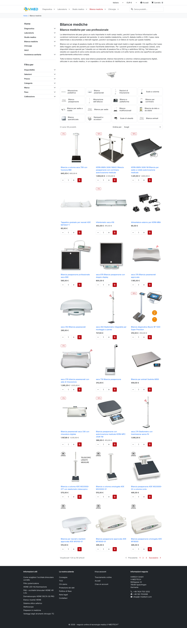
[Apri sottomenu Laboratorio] (69, 9)
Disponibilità (29, 70)
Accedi (97, 581)
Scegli (126, 127)
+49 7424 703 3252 (141, 591)
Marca (26, 88)
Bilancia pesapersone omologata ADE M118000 (146, 540)
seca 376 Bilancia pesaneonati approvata (143, 275)
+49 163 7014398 (140, 594)
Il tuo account (100, 572)
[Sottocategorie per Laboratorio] (54, 33)
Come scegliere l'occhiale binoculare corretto (38, 578)
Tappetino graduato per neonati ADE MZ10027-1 (76, 223)
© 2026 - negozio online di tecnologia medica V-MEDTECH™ (94, 624)
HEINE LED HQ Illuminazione (35, 587)
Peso (26, 92)
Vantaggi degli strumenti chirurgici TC (38, 614)
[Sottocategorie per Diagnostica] (54, 28)
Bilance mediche (96, 9)
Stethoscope (28, 607)
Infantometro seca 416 (105, 222)
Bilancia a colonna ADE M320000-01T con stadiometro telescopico (75, 487)
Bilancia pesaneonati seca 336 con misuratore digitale (75, 432)
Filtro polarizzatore (31, 583)
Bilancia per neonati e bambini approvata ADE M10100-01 (73, 540)
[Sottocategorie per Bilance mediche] (54, 41)
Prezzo (27, 79)
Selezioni (28, 74)
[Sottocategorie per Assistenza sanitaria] (54, 54)
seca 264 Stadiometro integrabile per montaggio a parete (111, 328)
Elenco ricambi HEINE (32, 600)
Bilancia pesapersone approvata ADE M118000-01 (111, 540)
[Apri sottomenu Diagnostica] (54, 9)
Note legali (63, 595)
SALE (26, 50)
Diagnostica (47, 9)
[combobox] (146, 9)
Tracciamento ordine (103, 577)
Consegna (63, 577)
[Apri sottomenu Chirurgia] (118, 9)
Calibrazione (29, 96)
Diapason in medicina (32, 610)
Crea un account (101, 584)
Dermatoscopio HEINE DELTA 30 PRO (38, 596)
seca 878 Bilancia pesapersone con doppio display (110, 275)
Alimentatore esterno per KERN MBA (146, 222)
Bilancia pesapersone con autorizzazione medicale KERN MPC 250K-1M (111, 434)
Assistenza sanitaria (32, 54)
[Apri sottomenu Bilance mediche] (105, 9)
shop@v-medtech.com (142, 597)
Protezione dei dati (66, 588)
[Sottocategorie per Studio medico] (54, 37)
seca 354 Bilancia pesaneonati (73, 327)
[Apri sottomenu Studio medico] (86, 9)
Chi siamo (63, 584)
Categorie (28, 83)
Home (27, 23)
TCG (61, 581)
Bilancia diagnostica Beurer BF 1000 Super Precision (145, 328)
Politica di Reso (65, 591)
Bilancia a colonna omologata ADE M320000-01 (110, 487)
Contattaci (63, 598)
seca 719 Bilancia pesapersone (108, 379)
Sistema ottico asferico (32, 603)
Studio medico (78, 9)
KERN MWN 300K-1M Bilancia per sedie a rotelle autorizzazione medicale (145, 170)
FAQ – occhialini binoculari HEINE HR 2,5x (38, 591)
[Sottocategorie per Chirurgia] (54, 46)
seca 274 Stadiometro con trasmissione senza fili (141, 432)
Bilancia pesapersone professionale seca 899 (75, 275)
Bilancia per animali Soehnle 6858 (145, 379)
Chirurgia (112, 9)
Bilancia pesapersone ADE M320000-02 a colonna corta (146, 487)
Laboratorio (62, 9)
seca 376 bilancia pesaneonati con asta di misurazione (75, 380)
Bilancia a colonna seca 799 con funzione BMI (74, 168)
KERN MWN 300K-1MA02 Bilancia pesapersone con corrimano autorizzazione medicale (110, 170)
